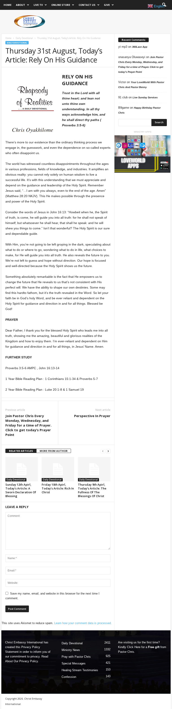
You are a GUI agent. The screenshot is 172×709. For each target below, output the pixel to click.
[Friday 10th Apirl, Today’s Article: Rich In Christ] (58, 469)
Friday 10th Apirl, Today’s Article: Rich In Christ (58, 488)
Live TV (38, 4)
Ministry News (71, 650)
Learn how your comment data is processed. (83, 623)
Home (7, 4)
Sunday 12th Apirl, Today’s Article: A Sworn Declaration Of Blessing (20, 490)
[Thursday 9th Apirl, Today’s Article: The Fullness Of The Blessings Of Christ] (94, 469)
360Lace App (139, 46)
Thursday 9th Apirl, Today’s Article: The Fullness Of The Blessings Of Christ (92, 490)
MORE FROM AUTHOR (54, 451)
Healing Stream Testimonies (80, 670)
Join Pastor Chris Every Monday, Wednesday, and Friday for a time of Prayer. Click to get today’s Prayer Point (28, 425)
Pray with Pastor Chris (76, 656)
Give (107, 4)
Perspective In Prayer (92, 416)
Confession (69, 677)
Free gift (153, 647)
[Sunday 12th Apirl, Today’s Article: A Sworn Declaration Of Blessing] (21, 469)
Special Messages (74, 663)
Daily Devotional (24, 38)
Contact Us (87, 4)
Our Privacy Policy (26, 661)
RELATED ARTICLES (21, 451)
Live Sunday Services (145, 97)
